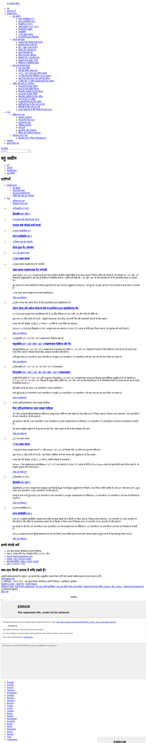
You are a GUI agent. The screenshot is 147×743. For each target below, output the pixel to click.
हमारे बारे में (11, 11)
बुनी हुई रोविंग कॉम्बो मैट (27, 70)
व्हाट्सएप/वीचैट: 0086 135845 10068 (23, 561)
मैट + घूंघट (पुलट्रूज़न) (28, 47)
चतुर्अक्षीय (22, 32)
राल (8, 112)
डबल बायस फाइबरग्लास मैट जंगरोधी (30, 269)
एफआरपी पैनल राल (26, 120)
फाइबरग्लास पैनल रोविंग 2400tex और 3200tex (102, 586)
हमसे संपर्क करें (13, 143)
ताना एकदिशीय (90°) (27, 21)
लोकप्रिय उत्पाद (7, 584)
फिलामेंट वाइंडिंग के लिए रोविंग (30, 96)
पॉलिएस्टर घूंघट (7, 586)
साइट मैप (20, 584)
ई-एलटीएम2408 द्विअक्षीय (28, 37)
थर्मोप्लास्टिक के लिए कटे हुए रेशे (31, 104)
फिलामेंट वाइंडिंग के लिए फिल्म (30, 91)
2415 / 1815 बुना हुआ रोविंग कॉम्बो (32, 73)
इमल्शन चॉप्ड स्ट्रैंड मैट (27, 45)
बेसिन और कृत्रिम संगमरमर (29, 133)
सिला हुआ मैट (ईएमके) (27, 55)
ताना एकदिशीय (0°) (26, 19)
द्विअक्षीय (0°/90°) (25, 24)
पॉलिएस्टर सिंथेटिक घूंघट (28, 63)
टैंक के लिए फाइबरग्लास (25, 586)
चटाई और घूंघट (19, 39)
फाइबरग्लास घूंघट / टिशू (28, 60)
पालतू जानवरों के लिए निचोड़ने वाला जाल (35, 109)
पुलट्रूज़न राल (24, 122)
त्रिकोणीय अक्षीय (25, 29)
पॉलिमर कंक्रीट (24, 125)
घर (8, 8)
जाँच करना (17, 297)
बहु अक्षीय (16, 16)
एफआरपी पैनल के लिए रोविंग (29, 102)
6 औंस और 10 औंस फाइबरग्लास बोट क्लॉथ (36, 81)
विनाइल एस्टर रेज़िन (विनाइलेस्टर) (32, 138)
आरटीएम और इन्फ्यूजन (27, 130)
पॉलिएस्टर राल (19, 115)
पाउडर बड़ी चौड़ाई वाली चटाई (30, 42)
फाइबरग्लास (12, 13)
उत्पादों (9, 168)
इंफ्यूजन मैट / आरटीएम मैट (28, 57)
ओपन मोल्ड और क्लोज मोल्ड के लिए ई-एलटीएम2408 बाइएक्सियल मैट (46, 308)
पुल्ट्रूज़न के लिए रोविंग (27, 94)
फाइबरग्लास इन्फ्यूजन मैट (133, 586)
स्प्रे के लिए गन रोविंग (27, 99)
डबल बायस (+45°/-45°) (28, 26)
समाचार (10, 140)
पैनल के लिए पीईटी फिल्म (28, 89)
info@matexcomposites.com (20, 556)
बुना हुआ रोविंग (24, 68)
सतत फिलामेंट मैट (25, 52)
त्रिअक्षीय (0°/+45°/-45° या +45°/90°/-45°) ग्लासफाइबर (41, 372)
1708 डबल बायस (25, 34)
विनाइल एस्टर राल (20, 135)
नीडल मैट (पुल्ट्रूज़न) (27, 50)
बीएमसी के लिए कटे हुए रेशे (29, 107)
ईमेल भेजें (4, 592)
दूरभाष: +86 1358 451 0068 (19, 559)
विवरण (24, 297)
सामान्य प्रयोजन (25, 117)
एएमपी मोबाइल (31, 584)
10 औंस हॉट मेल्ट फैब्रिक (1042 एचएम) (34, 76)
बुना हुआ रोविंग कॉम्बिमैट (45, 586)
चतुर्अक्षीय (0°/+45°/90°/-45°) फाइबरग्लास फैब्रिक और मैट (42, 343)
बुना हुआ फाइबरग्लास (21, 65)
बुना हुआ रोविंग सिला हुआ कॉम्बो (69, 586)
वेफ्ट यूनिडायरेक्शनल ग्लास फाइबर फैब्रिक (33, 408)
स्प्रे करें (21, 127)
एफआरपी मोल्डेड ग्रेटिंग (28, 86)
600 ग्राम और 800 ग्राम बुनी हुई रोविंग (34, 78)
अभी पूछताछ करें (7, 579)
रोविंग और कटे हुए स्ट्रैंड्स (23, 83)
